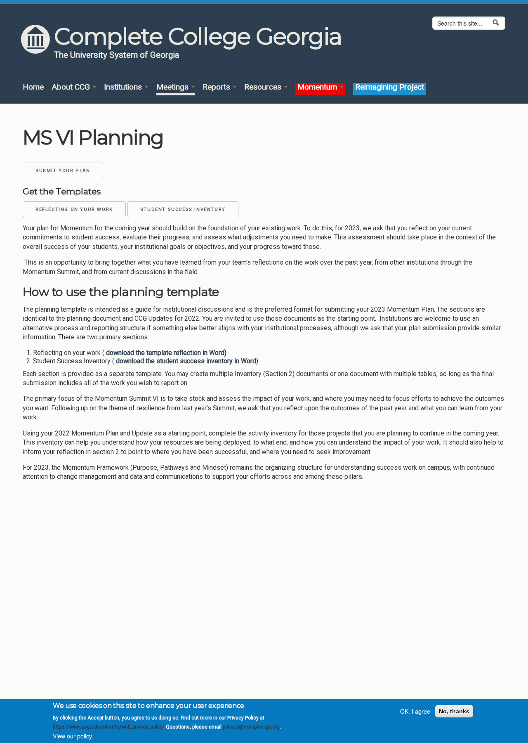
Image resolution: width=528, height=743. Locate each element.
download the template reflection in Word (164, 353)
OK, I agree (415, 711)
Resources (263, 87)
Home (33, 87)
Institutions (124, 87)
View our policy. (73, 736)
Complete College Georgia (198, 36)
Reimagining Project (389, 87)
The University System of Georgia (116, 55)
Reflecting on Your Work (74, 209)
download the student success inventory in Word (185, 361)
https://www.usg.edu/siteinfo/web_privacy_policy (108, 727)
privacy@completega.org (251, 727)
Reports (217, 87)
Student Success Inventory (183, 209)
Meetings (173, 87)
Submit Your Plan (62, 170)
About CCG (72, 87)
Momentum (318, 87)
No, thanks (454, 711)
